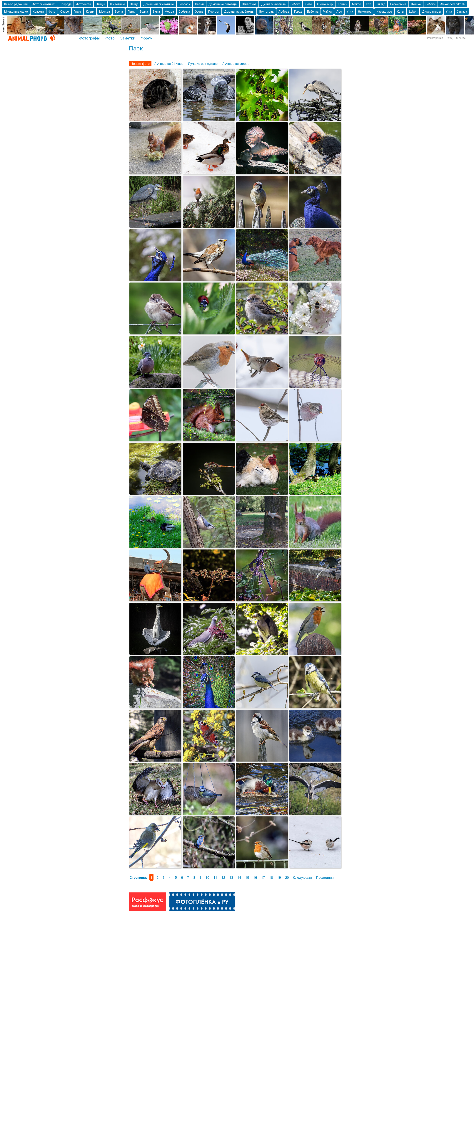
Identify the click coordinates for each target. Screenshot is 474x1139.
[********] (208, 386)
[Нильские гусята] (315, 760)
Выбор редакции (16, 4)
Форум (146, 37)
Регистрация (435, 38)
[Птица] (315, 707)
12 (223, 877)
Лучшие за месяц (235, 63)
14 (239, 877)
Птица (134, 4)
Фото (52, 11)
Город (298, 11)
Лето (308, 4)
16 (255, 877)
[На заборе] (262, 226)
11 (215, 877)
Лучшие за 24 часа (168, 63)
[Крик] (155, 279)
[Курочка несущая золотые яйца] (262, 493)
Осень (199, 11)
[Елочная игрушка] (208, 226)
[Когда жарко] (208, 119)
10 (207, 877)
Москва (104, 11)
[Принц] (262, 279)
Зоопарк (184, 4)
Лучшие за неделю (203, 63)
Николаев (365, 11)
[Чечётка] (262, 440)
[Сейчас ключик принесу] (155, 493)
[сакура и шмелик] (315, 333)
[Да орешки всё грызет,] (208, 440)
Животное (249, 4)
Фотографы (89, 37)
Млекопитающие (16, 11)
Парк (131, 11)
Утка (449, 11)
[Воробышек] (262, 333)
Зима (156, 11)
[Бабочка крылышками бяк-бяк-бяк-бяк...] (155, 440)
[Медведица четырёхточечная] (262, 119)
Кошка (416, 4)
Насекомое (384, 11)
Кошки (342, 4)
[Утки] (155, 546)
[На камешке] (155, 386)
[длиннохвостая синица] (315, 867)
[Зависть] (208, 173)
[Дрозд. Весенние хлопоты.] (208, 279)
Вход (450, 38)
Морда (169, 11)
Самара (462, 11)
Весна (119, 11)
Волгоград (266, 11)
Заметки (127, 37)
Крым (90, 11)
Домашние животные (158, 4)
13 (231, 877)
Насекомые (398, 4)
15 (247, 877)
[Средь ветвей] (208, 867)
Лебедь (283, 11)
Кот (368, 4)
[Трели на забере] (262, 867)
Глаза (77, 11)
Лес (339, 11)
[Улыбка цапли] (155, 226)
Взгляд (380, 4)
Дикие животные (273, 4)
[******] (155, 173)
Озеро (64, 11)
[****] (208, 333)
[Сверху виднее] (315, 119)
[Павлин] (315, 226)
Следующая (302, 877)
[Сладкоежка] (208, 653)
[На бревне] (315, 173)
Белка (143, 11)
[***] (208, 760)
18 (271, 877)
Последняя (325, 877)
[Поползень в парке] (208, 546)
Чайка (327, 11)
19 (279, 877)
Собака (295, 4)
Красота (38, 11)
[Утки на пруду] (315, 493)
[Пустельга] (155, 760)
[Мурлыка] (155, 119)
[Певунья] (315, 653)
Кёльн (199, 4)
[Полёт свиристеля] (262, 386)
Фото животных (43, 4)
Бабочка (312, 11)
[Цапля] (315, 813)
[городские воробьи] (262, 173)
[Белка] (262, 546)
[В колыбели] (208, 813)
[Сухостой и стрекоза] (208, 600)
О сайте (461, 38)
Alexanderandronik (452, 4)
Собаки (430, 4)
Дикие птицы (431, 11)
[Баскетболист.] (155, 600)
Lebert (413, 11)
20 (287, 877)
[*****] (315, 279)
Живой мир (325, 4)
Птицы (100, 4)
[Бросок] (315, 600)
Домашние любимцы (239, 11)
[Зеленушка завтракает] (155, 867)
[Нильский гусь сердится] (155, 813)
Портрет (213, 11)
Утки (350, 11)
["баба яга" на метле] (208, 493)
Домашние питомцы (222, 4)
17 (263, 877)
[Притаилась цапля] (262, 653)
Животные (117, 4)
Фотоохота (83, 4)
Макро (356, 4)
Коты (400, 11)
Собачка (184, 11)
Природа (65, 4)
